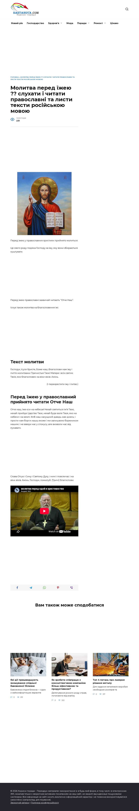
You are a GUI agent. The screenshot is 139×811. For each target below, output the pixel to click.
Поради (81, 23)
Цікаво (114, 23)
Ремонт (98, 23)
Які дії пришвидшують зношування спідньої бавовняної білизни (24, 683)
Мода (70, 23)
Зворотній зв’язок (19, 803)
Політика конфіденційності (45, 803)
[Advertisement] (69, 54)
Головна (14, 77)
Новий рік (17, 23)
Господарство (35, 23)
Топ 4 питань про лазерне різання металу (109, 681)
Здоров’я (53, 23)
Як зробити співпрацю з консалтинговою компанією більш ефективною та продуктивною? (69, 684)
